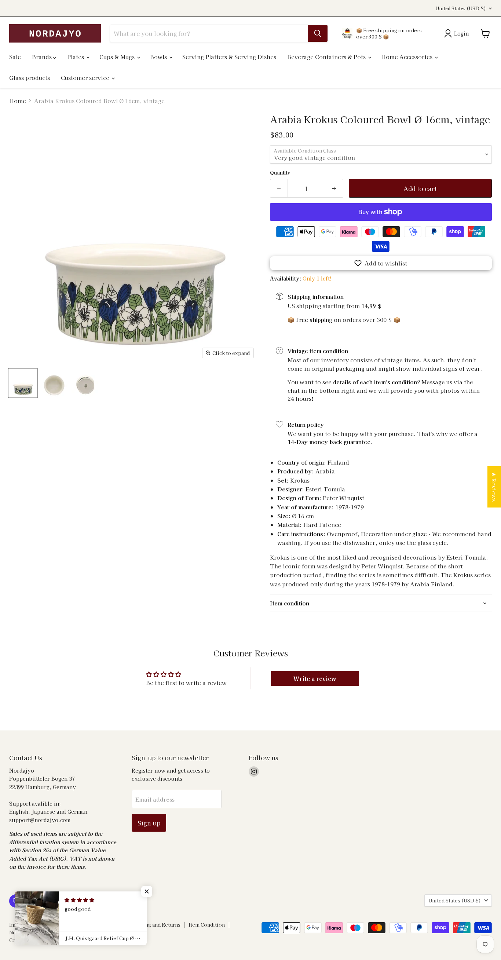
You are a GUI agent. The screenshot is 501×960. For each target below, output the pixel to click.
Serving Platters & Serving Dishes (229, 57)
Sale (15, 57)
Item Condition (207, 924)
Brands (42, 57)
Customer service (86, 77)
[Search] (318, 33)
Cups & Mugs (117, 57)
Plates (76, 57)
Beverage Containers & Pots (327, 57)
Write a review (314, 678)
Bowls (159, 57)
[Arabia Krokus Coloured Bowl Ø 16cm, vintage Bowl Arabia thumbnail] (22, 383)
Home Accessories (407, 57)
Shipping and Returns (154, 924)
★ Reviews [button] (494, 487)
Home (17, 101)
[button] (381, 263)
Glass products (29, 77)
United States (460, 8)
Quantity (280, 172)
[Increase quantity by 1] (334, 188)
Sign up (149, 822)
